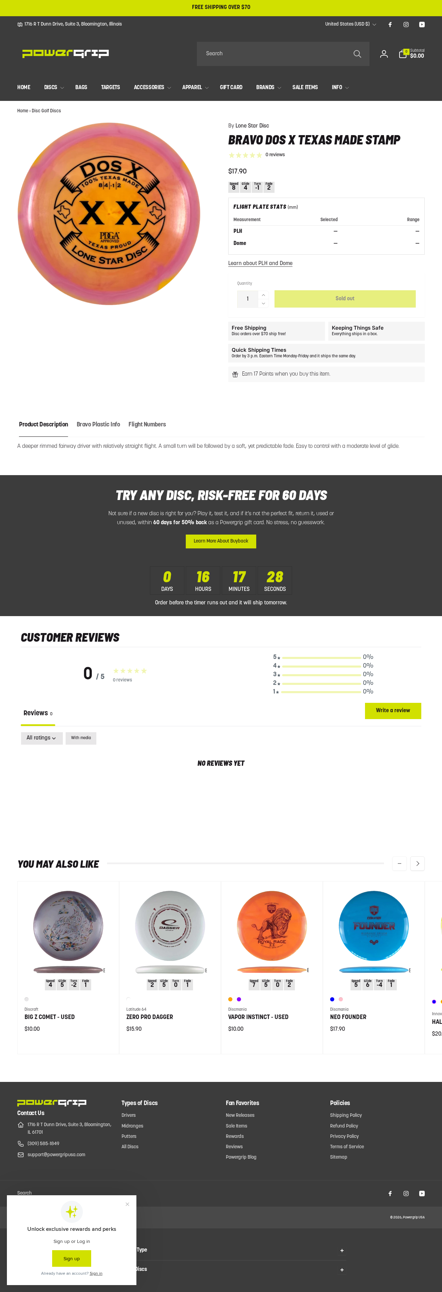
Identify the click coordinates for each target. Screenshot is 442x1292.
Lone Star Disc (248, 126)
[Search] (357, 54)
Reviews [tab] (37, 713)
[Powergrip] (51, 1105)
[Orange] (230, 999)
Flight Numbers (147, 425)
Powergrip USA (414, 1217)
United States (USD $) (347, 24)
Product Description (43, 425)
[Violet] (239, 999)
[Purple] (27, 999)
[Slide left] (399, 863)
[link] (69, 24)
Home (22, 111)
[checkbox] (81, 738)
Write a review (393, 711)
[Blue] (332, 999)
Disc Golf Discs (46, 111)
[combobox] (283, 54)
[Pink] (341, 999)
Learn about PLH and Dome (260, 263)
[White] (128, 999)
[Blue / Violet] (434, 1002)
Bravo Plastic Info (98, 425)
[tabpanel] (221, 785)
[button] (411, 54)
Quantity (244, 284)
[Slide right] (417, 863)
